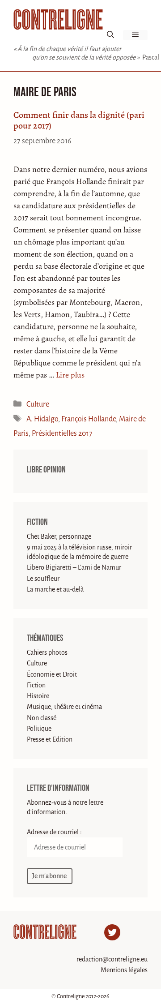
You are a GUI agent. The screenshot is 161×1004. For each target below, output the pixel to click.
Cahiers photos (47, 652)
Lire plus (70, 374)
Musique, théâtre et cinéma (64, 706)
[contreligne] (58, 19)
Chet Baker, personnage (59, 536)
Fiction (37, 522)
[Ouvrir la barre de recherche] (110, 35)
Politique (39, 728)
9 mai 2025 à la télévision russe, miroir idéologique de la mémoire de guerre (79, 552)
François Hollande (88, 419)
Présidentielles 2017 (62, 433)
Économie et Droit (52, 674)
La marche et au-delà (55, 589)
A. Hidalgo (42, 419)
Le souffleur (43, 578)
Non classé (41, 717)
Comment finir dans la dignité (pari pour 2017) (78, 120)
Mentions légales (124, 970)
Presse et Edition (49, 739)
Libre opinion (46, 469)
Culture (37, 404)
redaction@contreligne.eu (112, 959)
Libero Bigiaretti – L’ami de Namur (74, 567)
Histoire (38, 695)
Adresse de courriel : (54, 832)
